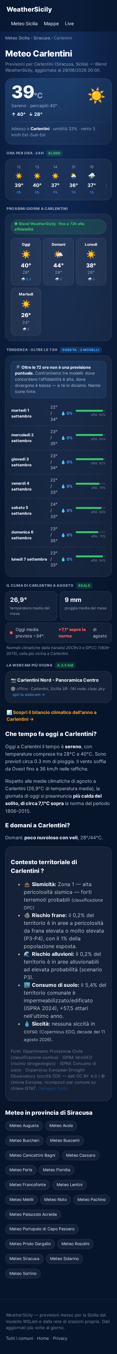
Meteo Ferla (20, 1169)
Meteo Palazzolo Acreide (33, 1214)
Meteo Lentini (70, 1184)
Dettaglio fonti (52, 1088)
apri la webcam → (29, 694)
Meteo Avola (61, 1125)
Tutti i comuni (19, 1338)
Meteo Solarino (64, 1258)
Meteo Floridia (56, 1169)
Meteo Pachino (91, 1199)
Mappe (51, 23)
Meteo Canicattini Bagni (32, 1155)
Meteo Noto (55, 1199)
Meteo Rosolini (75, 1243)
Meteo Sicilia (24, 23)
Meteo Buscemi (65, 1140)
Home (43, 1338)
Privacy (60, 1338)
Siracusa (41, 38)
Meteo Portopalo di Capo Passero (41, 1228)
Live (69, 23)
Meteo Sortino (22, 1273)
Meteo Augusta (24, 1125)
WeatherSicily (29, 9)
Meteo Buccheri (24, 1140)
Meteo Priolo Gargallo (30, 1243)
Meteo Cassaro (80, 1155)
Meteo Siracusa (24, 1258)
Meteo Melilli (21, 1199)
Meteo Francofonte (27, 1184)
